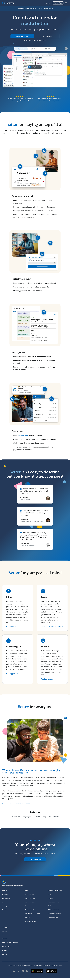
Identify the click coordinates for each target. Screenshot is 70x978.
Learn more (49, 8)
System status (38, 965)
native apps (23, 435)
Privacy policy (58, 965)
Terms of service (48, 965)
